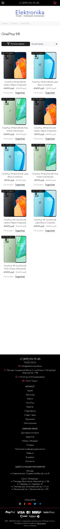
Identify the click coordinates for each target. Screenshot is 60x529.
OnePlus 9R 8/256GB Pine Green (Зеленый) (45, 175)
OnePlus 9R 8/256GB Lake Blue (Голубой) (15, 175)
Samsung (30, 394)
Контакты (30, 461)
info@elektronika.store (31, 366)
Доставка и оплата (30, 433)
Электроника (30, 423)
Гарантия (30, 437)
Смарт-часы (30, 415)
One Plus (30, 403)
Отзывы (30, 445)
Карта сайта (41, 523)
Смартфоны (30, 411)
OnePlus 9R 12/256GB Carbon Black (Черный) (15, 221)
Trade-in (30, 453)
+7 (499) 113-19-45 (29, 2)
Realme (30, 407)
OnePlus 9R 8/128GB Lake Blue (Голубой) (45, 83)
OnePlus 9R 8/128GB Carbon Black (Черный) (15, 83)
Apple (30, 390)
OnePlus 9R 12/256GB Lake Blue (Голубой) (45, 221)
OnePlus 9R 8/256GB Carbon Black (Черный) (45, 129)
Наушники (30, 419)
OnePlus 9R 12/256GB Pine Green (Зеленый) (15, 267)
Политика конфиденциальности (30, 449)
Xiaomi (30, 399)
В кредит (30, 457)
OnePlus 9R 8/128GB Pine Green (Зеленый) (15, 129)
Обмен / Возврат (30, 441)
